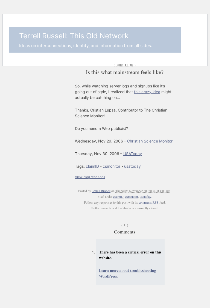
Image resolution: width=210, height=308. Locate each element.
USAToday (132, 153)
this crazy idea (147, 91)
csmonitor (111, 166)
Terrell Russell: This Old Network (74, 35)
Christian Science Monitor (150, 141)
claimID (92, 166)
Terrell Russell (101, 191)
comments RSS (149, 202)
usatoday (132, 166)
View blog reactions (90, 177)
